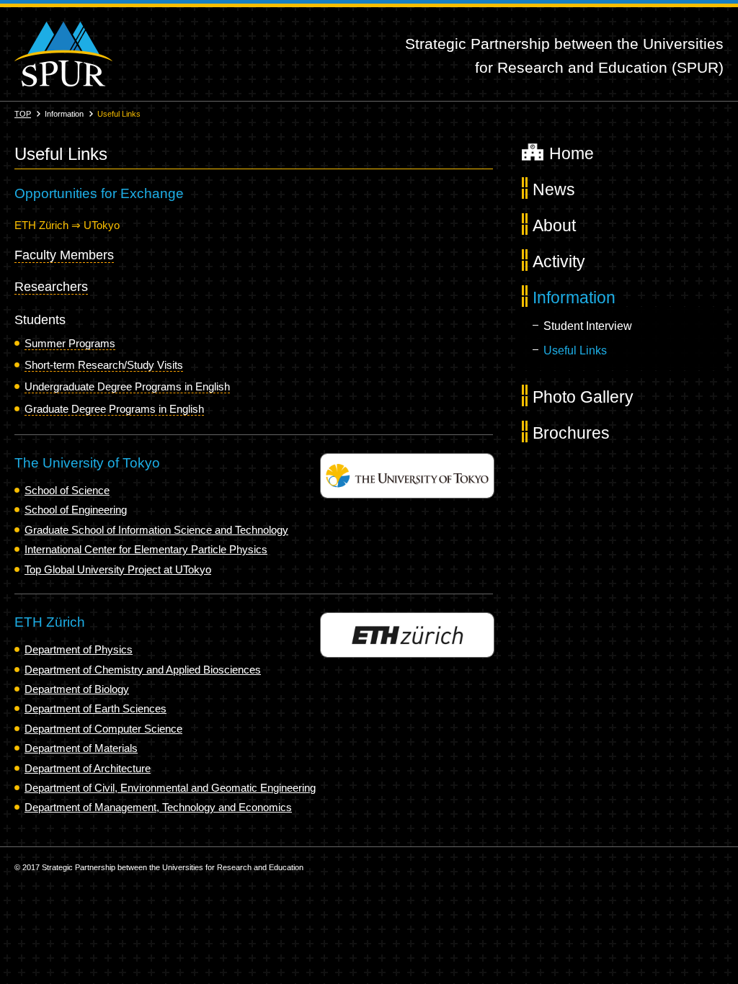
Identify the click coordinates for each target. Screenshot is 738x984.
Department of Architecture (88, 768)
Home (571, 153)
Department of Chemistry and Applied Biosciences (143, 669)
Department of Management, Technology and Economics (158, 807)
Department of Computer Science (103, 729)
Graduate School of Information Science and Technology (156, 530)
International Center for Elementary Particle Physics (146, 549)
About (554, 225)
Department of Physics (79, 649)
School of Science (67, 490)
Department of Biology (77, 689)
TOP (22, 113)
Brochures (571, 433)
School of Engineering (76, 510)
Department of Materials (81, 748)
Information (574, 297)
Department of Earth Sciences (95, 708)
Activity (559, 261)
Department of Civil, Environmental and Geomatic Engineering (170, 788)
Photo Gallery (583, 397)
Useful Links (575, 350)
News (554, 189)
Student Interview (587, 326)
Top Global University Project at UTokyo (118, 569)
